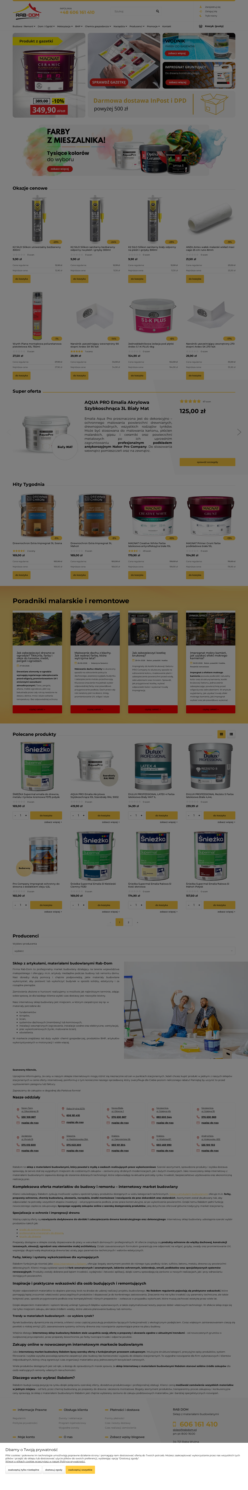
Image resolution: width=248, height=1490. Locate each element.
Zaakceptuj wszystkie (80, 1469)
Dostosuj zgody (53, 1469)
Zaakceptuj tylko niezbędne (23, 1469)
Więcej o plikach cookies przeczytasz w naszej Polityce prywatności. (45, 1461)
